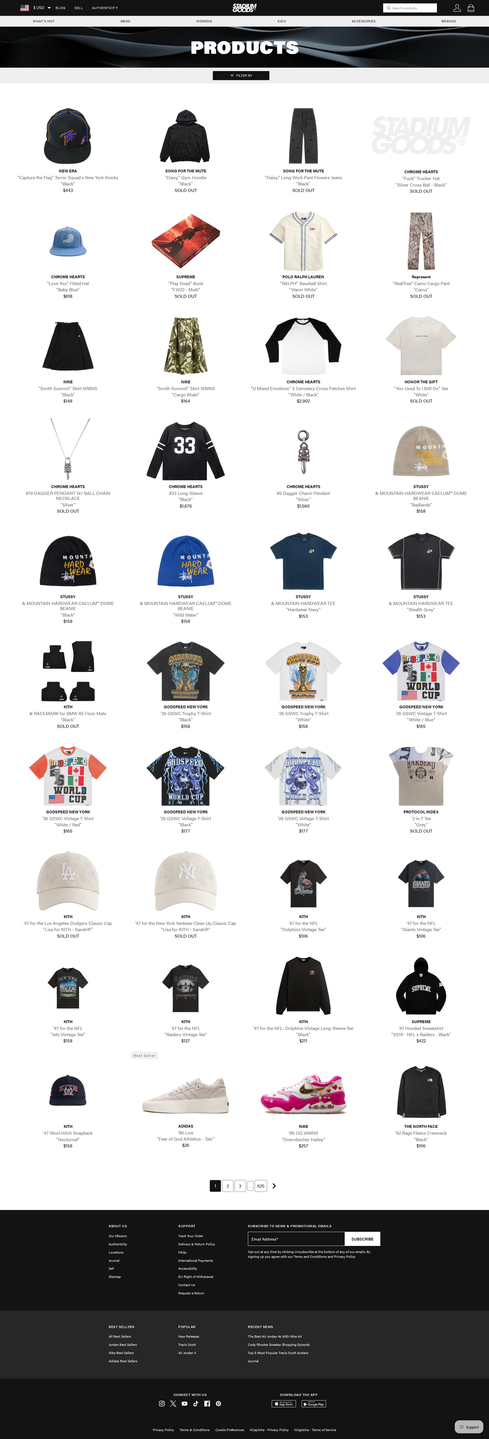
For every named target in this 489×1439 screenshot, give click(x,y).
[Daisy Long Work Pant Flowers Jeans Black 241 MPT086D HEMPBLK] (303, 135)
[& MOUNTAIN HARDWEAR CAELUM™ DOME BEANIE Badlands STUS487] (421, 451)
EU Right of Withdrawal (195, 1276)
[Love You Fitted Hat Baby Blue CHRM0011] (68, 241)
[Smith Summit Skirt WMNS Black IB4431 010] (68, 346)
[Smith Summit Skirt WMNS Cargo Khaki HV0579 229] (185, 346)
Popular (187, 1326)
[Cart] (470, 7)
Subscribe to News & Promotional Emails (290, 1226)
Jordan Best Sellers (123, 1344)
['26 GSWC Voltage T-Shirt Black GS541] (185, 776)
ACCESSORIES (364, 20)
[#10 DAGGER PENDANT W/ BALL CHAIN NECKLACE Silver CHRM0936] (68, 451)
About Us (118, 1226)
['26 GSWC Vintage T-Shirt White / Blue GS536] (421, 671)
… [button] (250, 1186)
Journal (114, 1260)
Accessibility (187, 1268)
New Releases (188, 1336)
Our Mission (118, 1235)
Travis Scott (187, 1344)
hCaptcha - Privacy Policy (269, 1429)
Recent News (260, 1326)
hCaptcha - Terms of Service (315, 1429)
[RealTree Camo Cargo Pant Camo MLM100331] (421, 241)
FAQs (182, 1252)
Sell (78, 7)
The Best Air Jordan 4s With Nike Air (275, 1336)
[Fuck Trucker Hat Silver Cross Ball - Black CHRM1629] (421, 136)
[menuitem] (60, 8)
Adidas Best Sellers (123, 1360)
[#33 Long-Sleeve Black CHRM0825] (185, 451)
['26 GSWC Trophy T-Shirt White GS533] (303, 671)
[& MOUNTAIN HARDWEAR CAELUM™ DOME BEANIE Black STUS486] (68, 561)
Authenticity (105, 7)
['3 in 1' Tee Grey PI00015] (421, 776)
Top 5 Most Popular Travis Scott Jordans (278, 1352)
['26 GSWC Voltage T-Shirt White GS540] (303, 776)
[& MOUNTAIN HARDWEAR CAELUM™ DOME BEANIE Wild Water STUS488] (185, 561)
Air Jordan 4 (187, 1352)
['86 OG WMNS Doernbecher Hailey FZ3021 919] (303, 1090)
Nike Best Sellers (121, 1352)
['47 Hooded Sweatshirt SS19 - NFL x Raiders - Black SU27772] (421, 985)
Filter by (243, 75)
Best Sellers (121, 1326)
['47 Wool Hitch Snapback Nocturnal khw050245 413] (68, 1090)
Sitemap (115, 1276)
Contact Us (186, 1284)
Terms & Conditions (195, 1429)
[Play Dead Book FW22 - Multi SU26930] (185, 241)
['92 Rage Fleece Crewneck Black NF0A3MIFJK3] (421, 1090)
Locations (116, 1252)
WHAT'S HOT (44, 20)
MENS (125, 20)
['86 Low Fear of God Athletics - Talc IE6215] (185, 1090)
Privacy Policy (163, 1429)
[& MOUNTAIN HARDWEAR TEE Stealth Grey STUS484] (421, 561)
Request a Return (191, 1292)
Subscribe (362, 1239)
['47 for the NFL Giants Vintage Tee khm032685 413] (421, 881)
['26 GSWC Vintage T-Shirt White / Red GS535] (68, 776)
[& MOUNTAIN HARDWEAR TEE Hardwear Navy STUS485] (303, 561)
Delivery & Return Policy (196, 1243)
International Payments (195, 1260)
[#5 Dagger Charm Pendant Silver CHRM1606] (303, 451)
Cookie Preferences (229, 1429)
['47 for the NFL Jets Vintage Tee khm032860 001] (68, 985)
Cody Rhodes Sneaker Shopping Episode (279, 1344)
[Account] (457, 7)
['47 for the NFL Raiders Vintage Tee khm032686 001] (185, 985)
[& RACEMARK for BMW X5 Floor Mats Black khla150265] (68, 671)
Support (187, 1226)
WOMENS (204, 20)
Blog (60, 7)
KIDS (282, 20)
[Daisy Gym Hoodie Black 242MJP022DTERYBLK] (185, 135)
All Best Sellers (120, 1336)
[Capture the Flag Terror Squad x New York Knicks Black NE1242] (68, 135)
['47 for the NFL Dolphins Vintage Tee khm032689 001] (303, 881)
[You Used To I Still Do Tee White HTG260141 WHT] (421, 346)
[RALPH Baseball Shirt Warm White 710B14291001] (303, 241)
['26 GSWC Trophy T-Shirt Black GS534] (185, 671)
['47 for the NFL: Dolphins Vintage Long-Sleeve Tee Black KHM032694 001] (303, 985)
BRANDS (448, 20)
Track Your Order (190, 1235)
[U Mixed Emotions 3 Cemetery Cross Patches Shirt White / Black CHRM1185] (303, 346)
